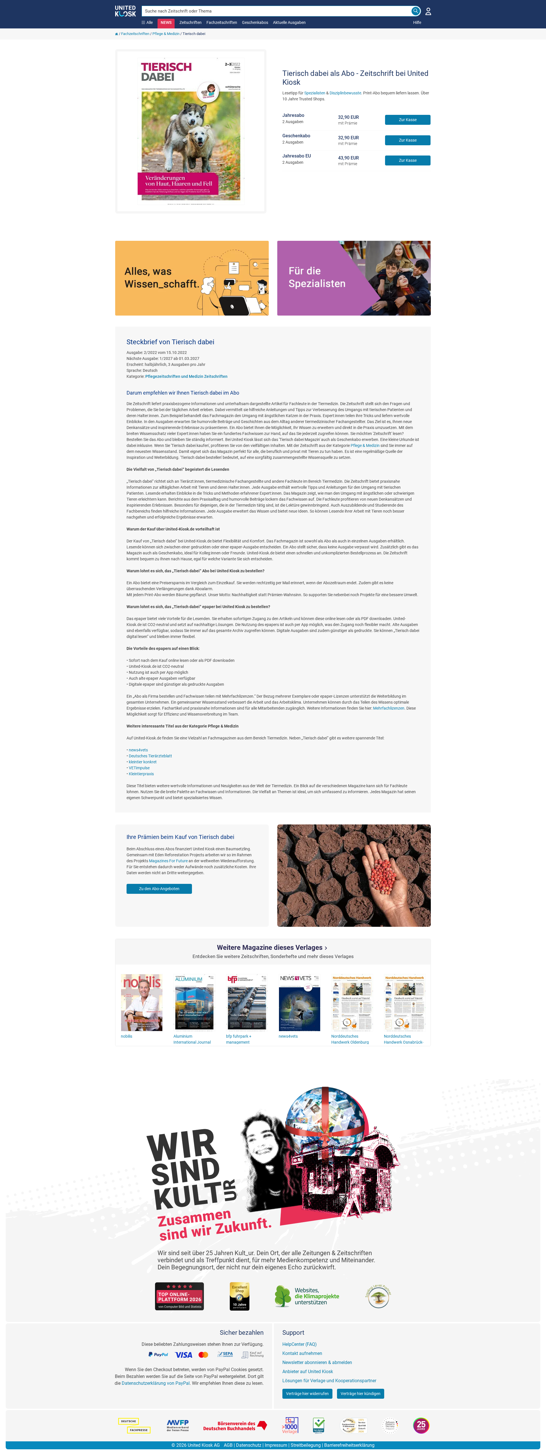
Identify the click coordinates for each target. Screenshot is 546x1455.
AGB (228, 1445)
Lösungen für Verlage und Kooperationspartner (329, 1380)
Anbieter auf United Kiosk (307, 1371)
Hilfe (417, 22)
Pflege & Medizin (165, 34)
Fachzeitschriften (221, 22)
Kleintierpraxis (141, 774)
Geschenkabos (255, 22)
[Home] (116, 34)
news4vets (138, 750)
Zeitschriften (190, 22)
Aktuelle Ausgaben (289, 22)
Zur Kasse (408, 119)
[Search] (415, 11)
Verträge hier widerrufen (307, 1393)
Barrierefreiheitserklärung (349, 1445)
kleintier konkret (143, 762)
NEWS (166, 22)
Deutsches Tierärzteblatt (150, 756)
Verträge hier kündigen (360, 1393)
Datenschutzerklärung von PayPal (156, 1383)
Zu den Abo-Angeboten (159, 888)
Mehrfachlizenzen (388, 708)
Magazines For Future (168, 861)
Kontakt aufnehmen (302, 1353)
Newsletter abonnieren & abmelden (317, 1362)
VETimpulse (139, 768)
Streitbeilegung (306, 1445)
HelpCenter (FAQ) (299, 1344)
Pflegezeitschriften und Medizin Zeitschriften (186, 376)
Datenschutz (248, 1445)
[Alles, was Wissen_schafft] (192, 278)
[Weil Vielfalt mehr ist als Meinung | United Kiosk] (125, 10)
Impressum (276, 1445)
